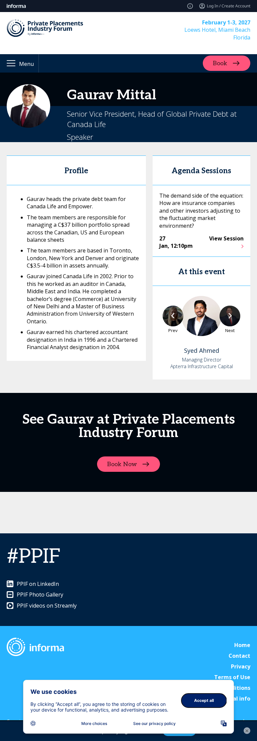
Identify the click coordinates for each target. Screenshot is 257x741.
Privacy (240, 666)
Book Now (122, 464)
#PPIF (34, 557)
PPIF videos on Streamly (47, 605)
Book (220, 63)
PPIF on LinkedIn (38, 584)
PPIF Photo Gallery (40, 594)
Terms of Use (232, 677)
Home (242, 645)
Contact (239, 655)
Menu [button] (26, 64)
